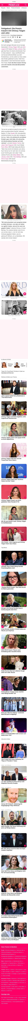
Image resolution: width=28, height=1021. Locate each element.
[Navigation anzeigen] (2, 5)
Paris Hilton (4, 147)
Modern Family (17, 143)
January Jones (5, 157)
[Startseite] (14, 5)
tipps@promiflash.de (7, 373)
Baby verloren (18, 49)
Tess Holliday (17, 157)
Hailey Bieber (17, 155)
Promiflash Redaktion (16, 35)
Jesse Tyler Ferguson (7, 145)
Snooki (13, 133)
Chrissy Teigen (12, 47)
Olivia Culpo (4, 159)
